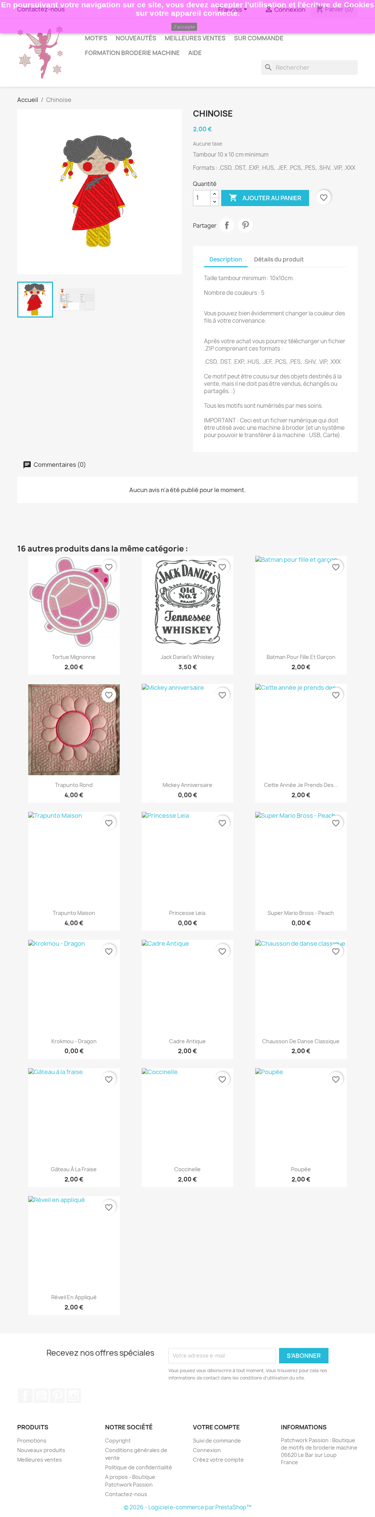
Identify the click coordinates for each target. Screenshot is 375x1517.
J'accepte (184, 27)
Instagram (73, 1395)
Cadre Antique (187, 1041)
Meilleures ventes (39, 1459)
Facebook (25, 1395)
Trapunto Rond (74, 784)
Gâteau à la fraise (74, 1169)
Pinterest (245, 225)
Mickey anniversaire (187, 784)
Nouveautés (136, 38)
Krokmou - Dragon (74, 1041)
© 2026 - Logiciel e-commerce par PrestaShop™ (188, 1507)
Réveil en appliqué (74, 1297)
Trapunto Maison (74, 912)
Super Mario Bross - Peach (301, 912)
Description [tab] (225, 259)
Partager (226, 225)
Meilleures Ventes (195, 38)
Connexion (207, 1450)
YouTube (41, 1395)
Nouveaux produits (41, 1450)
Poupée (301, 1169)
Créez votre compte (218, 1459)
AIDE (195, 53)
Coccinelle (187, 1169)
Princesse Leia (187, 912)
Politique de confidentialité (138, 1467)
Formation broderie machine (132, 53)
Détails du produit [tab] (279, 259)
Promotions (32, 1440)
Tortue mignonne (74, 656)
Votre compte (216, 1427)
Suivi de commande (217, 1440)
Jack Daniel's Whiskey (187, 656)
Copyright (118, 1440)
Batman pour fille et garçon (301, 656)
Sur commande (258, 38)
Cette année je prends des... (301, 784)
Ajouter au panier (265, 197)
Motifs (96, 38)
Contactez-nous (126, 1494)
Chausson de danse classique (300, 1041)
